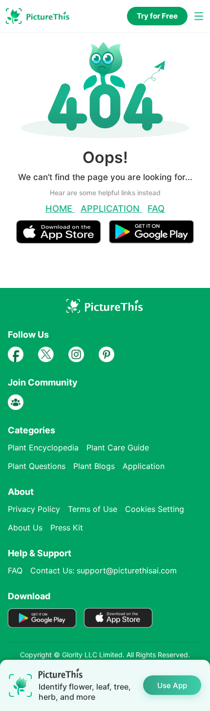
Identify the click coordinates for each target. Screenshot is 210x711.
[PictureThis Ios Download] (62, 239)
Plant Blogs (94, 466)
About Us (25, 527)
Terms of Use (92, 509)
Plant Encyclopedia (43, 447)
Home (60, 208)
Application (111, 208)
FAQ (156, 208)
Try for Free (157, 15)
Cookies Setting (154, 509)
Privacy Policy (34, 509)
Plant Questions (36, 466)
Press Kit (66, 527)
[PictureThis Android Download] (151, 239)
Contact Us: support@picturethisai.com (103, 570)
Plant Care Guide (117, 447)
